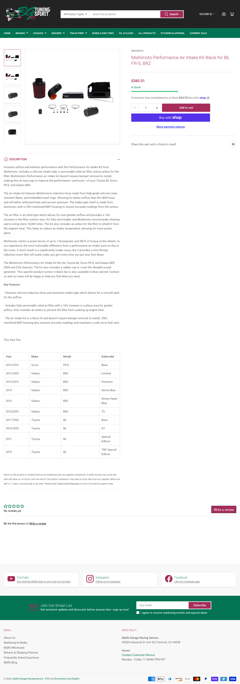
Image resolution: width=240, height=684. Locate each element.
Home (7, 33)
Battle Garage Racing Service (28, 678)
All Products (147, 33)
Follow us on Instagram (108, 581)
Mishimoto (137, 51)
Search (174, 14)
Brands (20, 33)
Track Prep (77, 33)
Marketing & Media (15, 642)
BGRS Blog (10, 662)
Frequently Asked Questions (21, 657)
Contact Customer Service (138, 655)
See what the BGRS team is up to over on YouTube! (43, 581)
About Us (9, 637)
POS (47, 678)
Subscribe (200, 605)
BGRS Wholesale (14, 647)
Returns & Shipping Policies (21, 652)
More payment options (171, 126)
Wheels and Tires (103, 33)
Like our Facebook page (187, 581)
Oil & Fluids (126, 33)
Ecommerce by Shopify (67, 678)
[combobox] (137, 14)
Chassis (38, 33)
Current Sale (198, 33)
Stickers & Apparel (173, 33)
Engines (57, 33)
